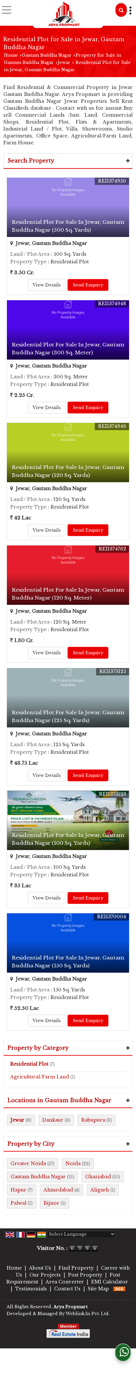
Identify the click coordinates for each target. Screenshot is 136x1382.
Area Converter (65, 1282)
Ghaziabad (98, 1177)
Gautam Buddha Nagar (47, 55)
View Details (47, 284)
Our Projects (45, 1275)
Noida (73, 1163)
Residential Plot (29, 1064)
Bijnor (51, 1203)
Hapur (18, 1190)
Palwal (18, 1203)
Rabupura (93, 1120)
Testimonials (31, 1289)
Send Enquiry (88, 284)
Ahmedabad (58, 1190)
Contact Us (67, 1289)
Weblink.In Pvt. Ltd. (88, 1313)
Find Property (76, 1268)
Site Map (98, 1289)
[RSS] (119, 1289)
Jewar (64, 62)
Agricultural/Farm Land (39, 1077)
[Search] (121, 10)
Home (11, 55)
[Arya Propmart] (64, 14)
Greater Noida (28, 1163)
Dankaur (52, 1120)
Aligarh (99, 1190)
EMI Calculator (109, 1282)
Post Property (85, 1275)
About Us (40, 1268)
